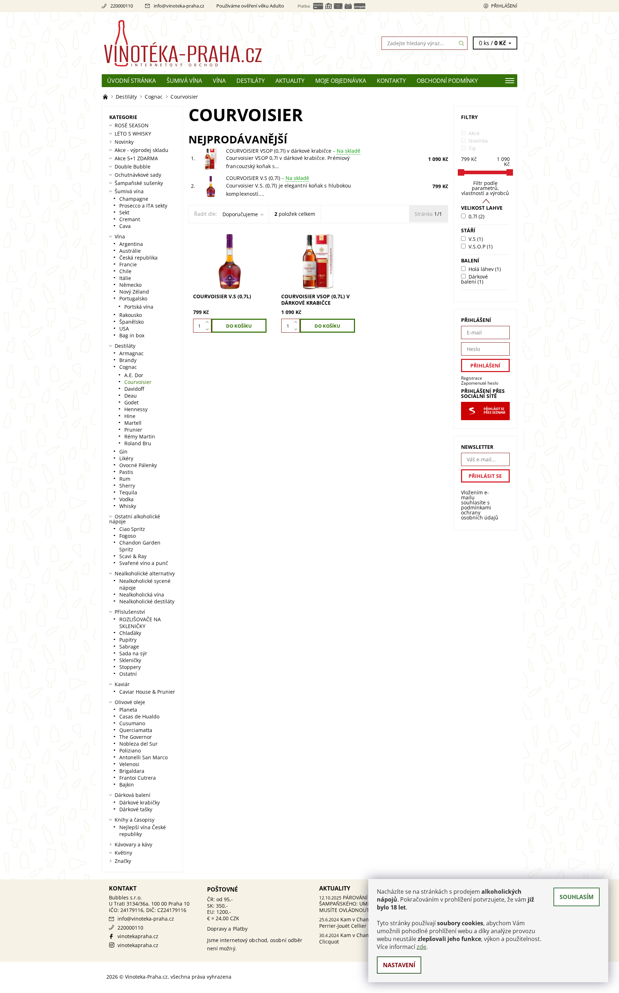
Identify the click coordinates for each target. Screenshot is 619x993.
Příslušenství (130, 611)
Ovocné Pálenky (138, 465)
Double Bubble (132, 166)
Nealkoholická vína (141, 594)
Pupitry (127, 639)
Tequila (128, 492)
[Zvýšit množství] (208, 322)
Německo (130, 284)
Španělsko (131, 321)
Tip (472, 148)
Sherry (127, 485)
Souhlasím (577, 897)
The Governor (135, 736)
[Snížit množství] (208, 329)
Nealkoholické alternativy (145, 573)
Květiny (123, 852)
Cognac (128, 367)
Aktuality (289, 81)
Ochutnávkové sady (138, 174)
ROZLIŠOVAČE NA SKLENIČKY (140, 622)
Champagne (133, 198)
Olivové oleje (130, 702)
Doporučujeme (240, 214)
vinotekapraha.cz (137, 936)
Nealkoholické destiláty (146, 601)
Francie (128, 264)
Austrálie (130, 250)
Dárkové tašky (135, 809)
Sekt (124, 212)
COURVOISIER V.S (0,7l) (267, 178)
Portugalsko (133, 298)
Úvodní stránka (131, 81)
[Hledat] (461, 43)
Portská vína (138, 306)
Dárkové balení (474, 279)
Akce (474, 133)
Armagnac (131, 353)
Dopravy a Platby (227, 928)
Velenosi (129, 764)
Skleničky (130, 660)
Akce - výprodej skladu (141, 150)
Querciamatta (135, 730)
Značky (123, 860)
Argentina (131, 244)
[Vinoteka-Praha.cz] (206, 43)
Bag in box (131, 335)
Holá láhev (485, 269)
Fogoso (127, 535)
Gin (123, 451)
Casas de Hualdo (139, 716)
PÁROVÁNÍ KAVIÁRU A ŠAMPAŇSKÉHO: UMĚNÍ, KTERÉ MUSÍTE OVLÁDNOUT (356, 903)
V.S (476, 239)
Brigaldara (131, 771)
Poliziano (130, 750)
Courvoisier (138, 382)
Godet (131, 402)
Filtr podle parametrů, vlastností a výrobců (485, 188)
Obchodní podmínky (447, 81)
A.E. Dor (133, 375)
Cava (125, 226)
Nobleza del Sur (138, 743)
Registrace (471, 378)
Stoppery (130, 667)
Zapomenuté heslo (479, 383)
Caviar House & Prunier (147, 691)
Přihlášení (504, 6)
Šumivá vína (184, 81)
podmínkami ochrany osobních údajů (479, 512)
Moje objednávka (340, 81)
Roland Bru (137, 443)
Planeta (128, 709)
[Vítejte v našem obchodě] (106, 96)
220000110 (121, 6)
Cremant (129, 219)
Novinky (124, 141)
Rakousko (130, 315)
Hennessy (136, 409)
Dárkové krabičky (139, 802)
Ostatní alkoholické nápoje (134, 519)
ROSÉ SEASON (132, 125)
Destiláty (250, 81)
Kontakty (391, 81)
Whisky (127, 506)
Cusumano (132, 723)
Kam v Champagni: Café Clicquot (358, 938)
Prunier (133, 429)
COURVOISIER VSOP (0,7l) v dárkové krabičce (293, 150)
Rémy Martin (139, 436)
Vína (219, 81)
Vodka (126, 499)
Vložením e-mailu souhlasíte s (479, 505)
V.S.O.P (481, 246)
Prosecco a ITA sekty (143, 205)
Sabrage (129, 646)
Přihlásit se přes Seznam (494, 411)
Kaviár (122, 684)
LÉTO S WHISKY (133, 133)
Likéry (126, 458)
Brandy (127, 360)
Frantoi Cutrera (137, 777)
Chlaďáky (130, 632)
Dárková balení (132, 795)
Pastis (126, 472)
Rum (124, 478)
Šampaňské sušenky (139, 183)
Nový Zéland (134, 291)
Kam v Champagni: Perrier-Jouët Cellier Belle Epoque (359, 922)
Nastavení (399, 965)
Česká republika (138, 257)
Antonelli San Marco (143, 757)
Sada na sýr (133, 653)
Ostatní (128, 673)
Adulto (277, 6)
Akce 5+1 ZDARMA (136, 158)
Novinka (478, 140)
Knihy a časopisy (134, 819)
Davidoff (134, 388)
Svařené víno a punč (143, 563)
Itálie (125, 278)
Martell (132, 422)
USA (124, 328)
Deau (130, 395)
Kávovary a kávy (133, 844)
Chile (125, 271)
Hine (129, 416)
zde (421, 947)
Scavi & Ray (133, 556)
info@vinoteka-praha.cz (179, 6)
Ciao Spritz (132, 529)
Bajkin (126, 784)
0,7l (476, 216)
